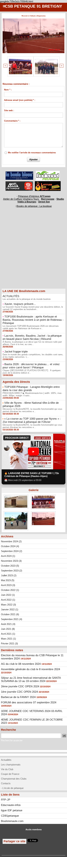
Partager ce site (14, 841)
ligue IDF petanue (11, 810)
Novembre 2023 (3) (11, 560)
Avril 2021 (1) (8, 633)
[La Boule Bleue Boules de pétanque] (19, 172)
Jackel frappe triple (16, 351)
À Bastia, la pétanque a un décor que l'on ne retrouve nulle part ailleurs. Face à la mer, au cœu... (32, 343)
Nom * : (8, 89)
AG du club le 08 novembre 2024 (21, 663)
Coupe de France (10, 774)
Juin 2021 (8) (8, 629)
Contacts (6, 783)
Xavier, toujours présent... (20, 303)
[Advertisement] (32, 253)
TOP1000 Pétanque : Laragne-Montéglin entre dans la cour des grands (31, 388)
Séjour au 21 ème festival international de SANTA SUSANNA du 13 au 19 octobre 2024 (31, 679)
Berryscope (47, 199)
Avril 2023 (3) (8, 585)
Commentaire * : (12, 121)
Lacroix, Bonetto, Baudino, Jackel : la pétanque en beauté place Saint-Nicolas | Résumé (32, 337)
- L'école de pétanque (12, 788)
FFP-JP (5, 799)
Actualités (6, 759)
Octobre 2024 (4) (10, 546)
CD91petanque (10, 815)
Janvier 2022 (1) (9, 609)
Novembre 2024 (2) (11, 541)
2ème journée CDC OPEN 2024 (20, 686)
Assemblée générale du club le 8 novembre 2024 (30, 669)
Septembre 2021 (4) (11, 619)
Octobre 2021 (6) (10, 614)
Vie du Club (7, 769)
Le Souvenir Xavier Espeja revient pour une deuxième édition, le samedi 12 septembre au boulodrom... (33, 308)
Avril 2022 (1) (8, 599)
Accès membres (34, 829)
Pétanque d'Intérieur (34, 196)
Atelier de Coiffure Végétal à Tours (21, 199)
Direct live (44, 201)
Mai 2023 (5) (7, 580)
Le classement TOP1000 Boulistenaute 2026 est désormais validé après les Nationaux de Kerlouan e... (31, 327)
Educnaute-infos (11, 805)
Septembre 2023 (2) (11, 570)
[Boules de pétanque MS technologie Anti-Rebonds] (19, 182)
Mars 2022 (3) (8, 604)
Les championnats (10, 764)
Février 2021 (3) (9, 643)
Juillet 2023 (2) (8, 575)
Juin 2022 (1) (8, 594)
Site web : (9, 110)
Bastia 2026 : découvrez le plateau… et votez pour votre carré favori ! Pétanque (31, 366)
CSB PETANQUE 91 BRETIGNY (33, 6)
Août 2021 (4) (8, 624)
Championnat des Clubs (14, 778)
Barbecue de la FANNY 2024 (18, 697)
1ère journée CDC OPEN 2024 (19, 691)
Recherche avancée (11, 740)
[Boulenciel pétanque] (48, 172)
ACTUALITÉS (11, 296)
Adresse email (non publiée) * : (19, 100)
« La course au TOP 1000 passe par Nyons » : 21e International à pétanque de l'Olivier (32, 420)
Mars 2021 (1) (8, 638)
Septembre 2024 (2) (11, 551)
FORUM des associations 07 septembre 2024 (28, 702)
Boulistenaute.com (12, 821)
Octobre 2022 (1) (10, 590)
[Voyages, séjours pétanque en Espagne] (48, 182)
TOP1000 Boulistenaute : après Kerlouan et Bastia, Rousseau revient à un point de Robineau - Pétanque (33, 320)
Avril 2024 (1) (8, 556)
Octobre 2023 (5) (10, 565)
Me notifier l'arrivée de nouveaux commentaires (32, 152)
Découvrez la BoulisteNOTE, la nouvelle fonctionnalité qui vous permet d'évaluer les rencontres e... (32, 410)
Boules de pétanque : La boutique (34, 206)
